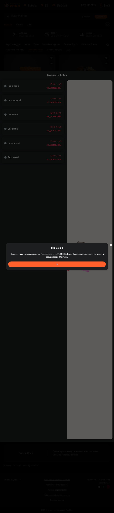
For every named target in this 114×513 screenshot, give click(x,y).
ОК (57, 264)
